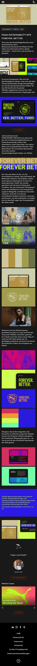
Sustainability (7, 29)
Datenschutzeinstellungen (18, 654)
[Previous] (3, 608)
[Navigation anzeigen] (3, 2)
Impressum (18, 641)
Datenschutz (18, 637)
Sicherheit (18, 645)
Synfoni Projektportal (18, 649)
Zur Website (18, 130)
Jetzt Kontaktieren (18, 577)
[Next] (34, 608)
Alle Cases (18, 612)
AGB (18, 633)
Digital (16, 29)
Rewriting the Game (18, 595)
